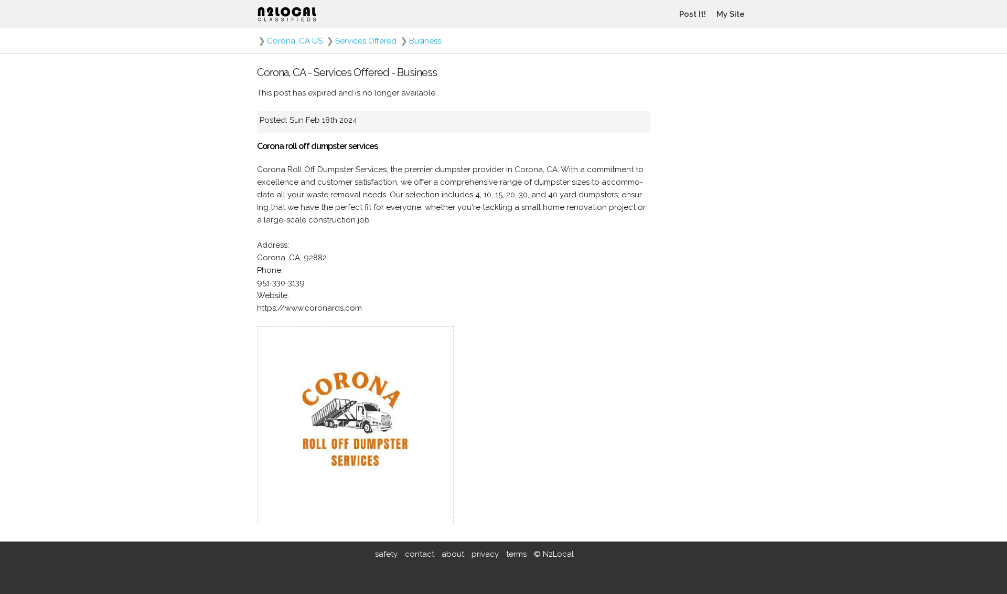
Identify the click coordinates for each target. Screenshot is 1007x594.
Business (425, 41)
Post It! (692, 14)
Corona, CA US (295, 41)
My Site (730, 14)
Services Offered (366, 41)
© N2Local (554, 554)
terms (516, 554)
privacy (485, 554)
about (453, 554)
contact (419, 554)
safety (386, 554)
